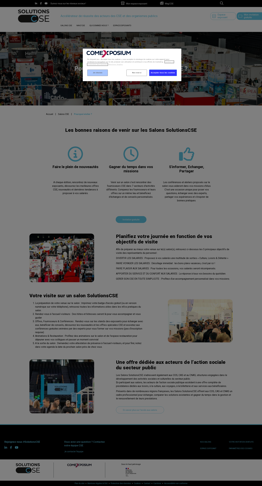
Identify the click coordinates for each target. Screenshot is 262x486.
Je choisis (97, 73)
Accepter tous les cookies (163, 73)
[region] (132, 65)
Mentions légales (115, 64)
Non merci (136, 73)
